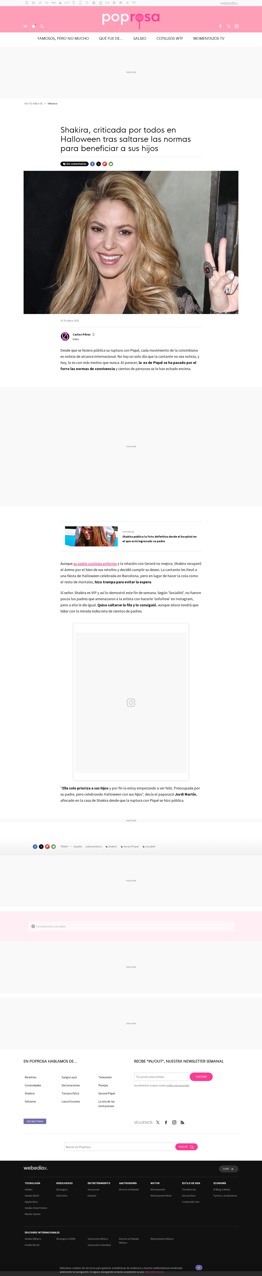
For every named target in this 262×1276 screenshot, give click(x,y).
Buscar (42, 26)
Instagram (237, 26)
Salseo (139, 38)
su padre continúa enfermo (95, 563)
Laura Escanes (71, 1101)
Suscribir (201, 1076)
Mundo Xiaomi (32, 1214)
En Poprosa (128, 532)
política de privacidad (178, 1085)
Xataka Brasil (32, 1245)
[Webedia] (35, 1167)
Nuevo (33, 26)
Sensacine (94, 1189)
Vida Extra (61, 1195)
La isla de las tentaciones (106, 1103)
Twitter (228, 26)
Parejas (103, 1085)
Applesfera (31, 1201)
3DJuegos (62, 1189)
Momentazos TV (208, 38)
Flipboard (104, 164)
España (78, 846)
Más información (154, 1272)
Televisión (105, 1077)
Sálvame (30, 1101)
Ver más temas (35, 1121)
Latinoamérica (94, 846)
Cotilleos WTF (170, 38)
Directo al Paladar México (129, 1240)
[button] (84, 334)
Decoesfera (189, 1195)
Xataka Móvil (32, 1195)
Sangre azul (69, 1077)
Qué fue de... (111, 38)
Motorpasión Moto (161, 1195)
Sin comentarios (76, 163)
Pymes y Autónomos (225, 1195)
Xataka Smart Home (36, 1208)
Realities (30, 1077)
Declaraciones (71, 1085)
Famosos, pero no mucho (63, 38)
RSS (182, 1122)
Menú (25, 26)
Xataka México (33, 1238)
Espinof (92, 1195)
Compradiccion (190, 1201)
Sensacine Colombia (99, 1245)
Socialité (150, 846)
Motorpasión (158, 1189)
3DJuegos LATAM (65, 1238)
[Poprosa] (131, 19)
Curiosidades (33, 1085)
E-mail (111, 164)
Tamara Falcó (70, 1093)
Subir (226, 1168)
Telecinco (52, 103)
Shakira (112, 846)
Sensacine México (98, 1238)
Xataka (28, 1189)
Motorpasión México (162, 1238)
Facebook (220, 26)
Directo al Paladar (129, 1189)
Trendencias (189, 1189)
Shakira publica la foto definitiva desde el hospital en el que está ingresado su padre (159, 539)
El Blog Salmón (221, 1189)
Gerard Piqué (131, 846)
